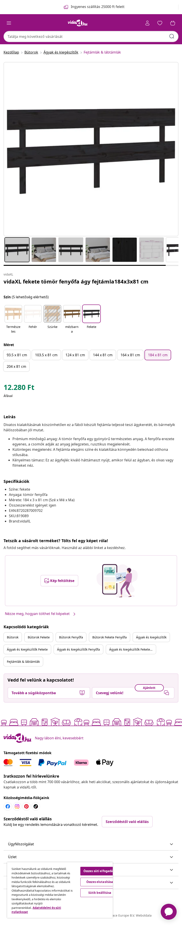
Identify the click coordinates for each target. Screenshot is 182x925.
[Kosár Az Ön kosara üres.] (172, 23)
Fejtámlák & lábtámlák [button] (23, 661)
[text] (19, 388)
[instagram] (17, 806)
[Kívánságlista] (160, 23)
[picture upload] (117, 580)
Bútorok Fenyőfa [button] (71, 637)
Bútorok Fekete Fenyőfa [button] (109, 637)
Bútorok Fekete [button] (39, 637)
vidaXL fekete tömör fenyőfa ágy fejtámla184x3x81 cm (76, 281)
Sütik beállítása (99, 893)
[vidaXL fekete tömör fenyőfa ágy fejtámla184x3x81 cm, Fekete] (91, 149)
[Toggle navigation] (9, 23)
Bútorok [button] (12, 637)
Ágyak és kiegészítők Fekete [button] (27, 649)
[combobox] (91, 36)
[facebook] (8, 806)
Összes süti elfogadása (99, 871)
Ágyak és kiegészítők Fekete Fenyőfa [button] (132, 649)
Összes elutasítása (99, 882)
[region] (60, 890)
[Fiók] (147, 23)
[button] (13, 319)
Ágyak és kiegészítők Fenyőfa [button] (78, 649)
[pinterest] (26, 806)
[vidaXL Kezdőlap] (77, 23)
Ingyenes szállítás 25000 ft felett (98, 6)
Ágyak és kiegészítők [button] (151, 637)
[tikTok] (36, 806)
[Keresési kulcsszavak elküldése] (171, 36)
